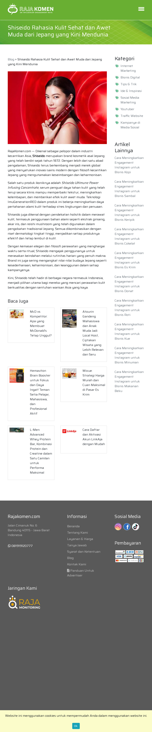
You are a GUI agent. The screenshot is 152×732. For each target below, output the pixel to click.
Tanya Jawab (77, 545)
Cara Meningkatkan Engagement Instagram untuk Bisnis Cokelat (129, 236)
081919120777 (22, 545)
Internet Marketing (128, 68)
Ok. (76, 726)
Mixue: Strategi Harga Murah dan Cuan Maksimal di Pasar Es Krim (94, 382)
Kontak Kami (76, 564)
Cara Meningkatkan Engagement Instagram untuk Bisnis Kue (129, 331)
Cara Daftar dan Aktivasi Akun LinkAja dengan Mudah (94, 436)
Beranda (73, 526)
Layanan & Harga (80, 538)
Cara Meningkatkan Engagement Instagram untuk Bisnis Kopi (129, 165)
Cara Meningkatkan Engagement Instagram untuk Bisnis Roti (129, 307)
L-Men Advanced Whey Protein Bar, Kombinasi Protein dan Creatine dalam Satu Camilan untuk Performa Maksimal (41, 451)
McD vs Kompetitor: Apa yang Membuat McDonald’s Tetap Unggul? (41, 323)
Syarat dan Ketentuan (83, 551)
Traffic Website (132, 116)
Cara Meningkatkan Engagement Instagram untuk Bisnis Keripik (129, 212)
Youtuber (127, 109)
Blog (11, 59)
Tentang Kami (77, 532)
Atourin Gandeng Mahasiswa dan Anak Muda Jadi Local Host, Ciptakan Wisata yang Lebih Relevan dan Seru (93, 333)
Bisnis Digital (130, 77)
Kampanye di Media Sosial (130, 125)
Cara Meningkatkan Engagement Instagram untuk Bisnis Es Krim (129, 260)
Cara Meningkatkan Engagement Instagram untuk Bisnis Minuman (129, 355)
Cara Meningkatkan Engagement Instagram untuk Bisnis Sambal (129, 188)
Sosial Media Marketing (130, 100)
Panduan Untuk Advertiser (80, 573)
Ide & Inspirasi (131, 91)
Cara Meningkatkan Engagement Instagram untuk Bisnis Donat (129, 283)
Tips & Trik (129, 84)
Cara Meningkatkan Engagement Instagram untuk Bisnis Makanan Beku (129, 381)
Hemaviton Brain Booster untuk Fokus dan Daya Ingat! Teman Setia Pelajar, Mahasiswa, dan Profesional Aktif (40, 392)
